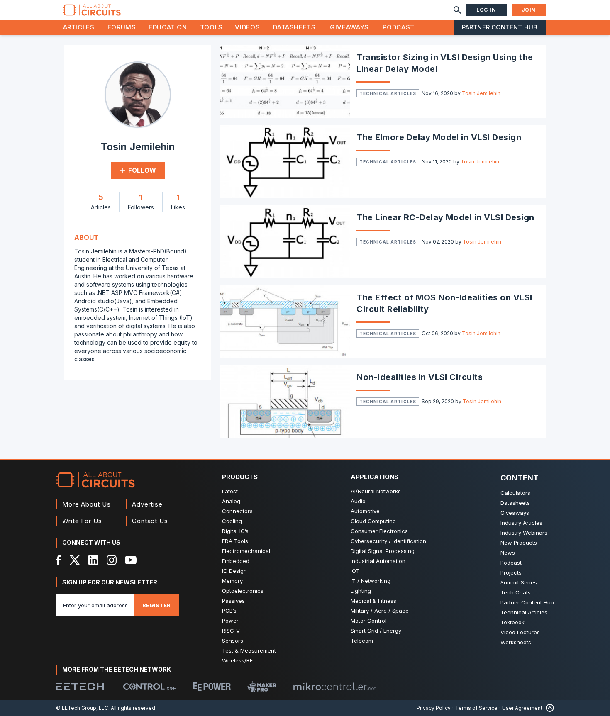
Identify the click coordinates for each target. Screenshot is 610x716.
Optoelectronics (243, 590)
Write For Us (82, 521)
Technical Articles (387, 93)
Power (230, 620)
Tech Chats (515, 592)
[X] (75, 560)
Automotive (365, 511)
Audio (358, 501)
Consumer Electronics (379, 531)
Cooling (232, 521)
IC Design (234, 570)
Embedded (235, 561)
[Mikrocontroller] (334, 686)
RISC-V (231, 630)
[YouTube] (131, 560)
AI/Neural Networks (376, 491)
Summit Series (518, 582)
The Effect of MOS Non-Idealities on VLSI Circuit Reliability (444, 303)
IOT (355, 570)
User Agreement (522, 708)
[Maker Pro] (261, 686)
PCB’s (229, 610)
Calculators (515, 493)
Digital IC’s (235, 531)
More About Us (86, 504)
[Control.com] (149, 686)
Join (529, 10)
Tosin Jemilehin (481, 93)
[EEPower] (212, 686)
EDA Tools (235, 541)
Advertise (147, 504)
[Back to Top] (548, 708)
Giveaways (349, 27)
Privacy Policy (434, 708)
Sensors (232, 640)
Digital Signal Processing (383, 551)
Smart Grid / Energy (376, 630)
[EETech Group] (80, 686)
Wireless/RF (237, 660)
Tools (211, 27)
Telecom (362, 640)
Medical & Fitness (373, 600)
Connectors (237, 511)
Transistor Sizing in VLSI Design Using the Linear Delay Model (444, 63)
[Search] (457, 10)
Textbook (512, 622)
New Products (518, 542)
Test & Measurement (249, 650)
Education (168, 27)
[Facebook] (58, 560)
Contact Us (150, 521)
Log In (486, 10)
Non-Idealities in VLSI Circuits (419, 377)
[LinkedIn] (93, 560)
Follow (142, 170)
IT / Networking (370, 580)
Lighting (361, 590)
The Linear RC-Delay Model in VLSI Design (445, 217)
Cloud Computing (373, 521)
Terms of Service (476, 708)
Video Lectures (520, 632)
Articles (79, 27)
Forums (121, 27)
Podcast (398, 27)
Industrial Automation (378, 561)
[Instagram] (112, 560)
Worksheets (515, 642)
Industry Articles (521, 522)
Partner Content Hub (499, 27)
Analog (231, 501)
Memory (232, 580)
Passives (233, 600)
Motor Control (368, 620)
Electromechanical (246, 551)
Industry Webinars (523, 532)
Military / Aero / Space (380, 610)
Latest (230, 491)
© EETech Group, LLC (82, 708)
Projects (511, 572)
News (507, 552)
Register (156, 605)
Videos (247, 27)
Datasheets (294, 27)
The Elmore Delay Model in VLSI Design (438, 137)
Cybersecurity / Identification (388, 541)
